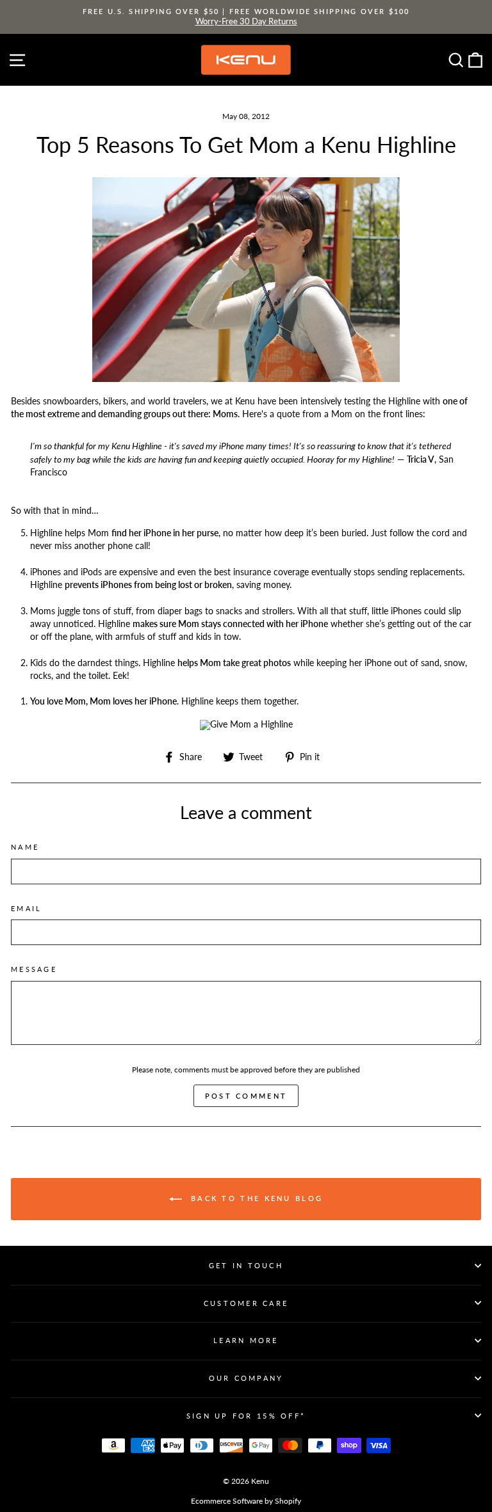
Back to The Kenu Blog (255, 1198)
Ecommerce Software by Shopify (246, 1501)
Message (34, 969)
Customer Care (246, 1303)
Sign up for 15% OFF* (246, 1416)
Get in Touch (246, 1265)
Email (26, 908)
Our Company (246, 1378)
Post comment (246, 1096)
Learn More (246, 1340)
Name (25, 847)
